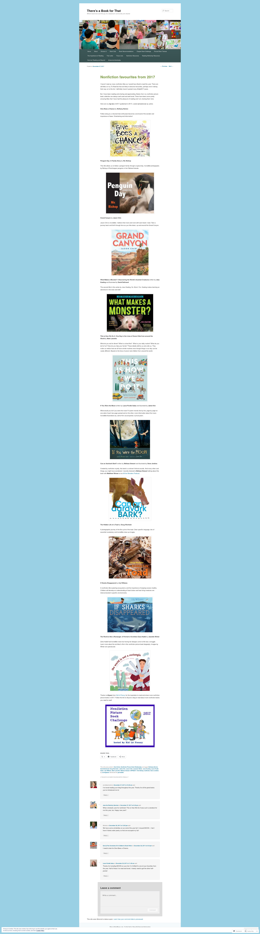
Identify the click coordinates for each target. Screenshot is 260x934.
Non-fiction (117, 767)
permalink (121, 772)
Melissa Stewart (125, 771)
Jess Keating (147, 769)
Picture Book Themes (160, 51)
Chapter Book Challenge (144, 51)
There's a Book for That (104, 10)
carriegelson (105, 772)
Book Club (113, 51)
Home (89, 51)
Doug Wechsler (114, 769)
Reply (106, 795)
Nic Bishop (140, 771)
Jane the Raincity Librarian (110, 805)
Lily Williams (107, 771)
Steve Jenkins (154, 771)
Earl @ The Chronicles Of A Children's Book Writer (117, 846)
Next (171, 66)
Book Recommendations (126, 51)
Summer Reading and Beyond (96, 60)
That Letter (110, 56)
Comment (152, 910)
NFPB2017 (133, 771)
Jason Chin (129, 769)
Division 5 (104, 51)
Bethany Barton (153, 767)
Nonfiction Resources (132, 56)
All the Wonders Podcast (131, 473)
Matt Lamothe (116, 771)
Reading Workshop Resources (151, 56)
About (96, 51)
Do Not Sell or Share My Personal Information (137, 927)
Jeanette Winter (137, 769)
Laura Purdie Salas (108, 863)
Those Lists (119, 56)
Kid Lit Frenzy (121, 695)
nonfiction (147, 771)
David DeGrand (104, 769)
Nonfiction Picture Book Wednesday (131, 767)
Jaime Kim (122, 769)
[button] (130, 138)
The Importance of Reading (95, 56)
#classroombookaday (114, 60)
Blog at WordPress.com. (117, 927)
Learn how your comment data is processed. (128, 919)
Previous (164, 66)
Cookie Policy (40, 930)
